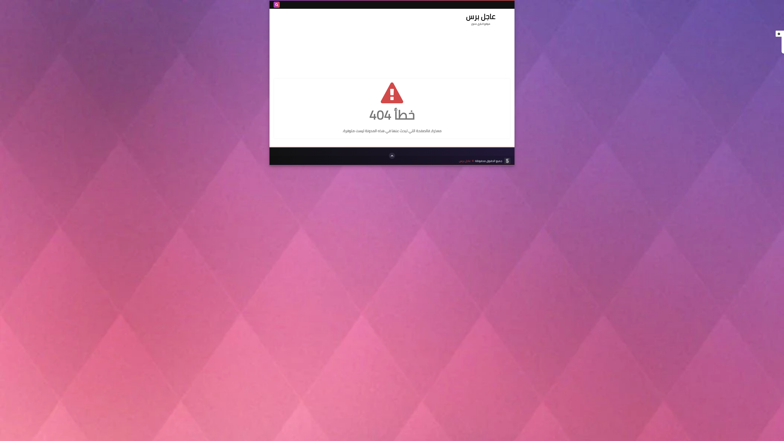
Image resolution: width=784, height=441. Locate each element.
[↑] (392, 156)
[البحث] (277, 5)
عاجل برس (465, 161)
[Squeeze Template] (507, 161)
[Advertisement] (348, 41)
